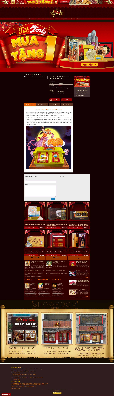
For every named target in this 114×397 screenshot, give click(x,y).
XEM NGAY (42, 227)
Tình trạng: (51, 83)
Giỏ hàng (68, 99)
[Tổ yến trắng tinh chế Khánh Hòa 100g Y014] (35, 212)
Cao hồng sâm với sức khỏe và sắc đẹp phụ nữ (43, 292)
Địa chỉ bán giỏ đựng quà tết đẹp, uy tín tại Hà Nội (56, 273)
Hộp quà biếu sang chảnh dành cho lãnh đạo (37, 262)
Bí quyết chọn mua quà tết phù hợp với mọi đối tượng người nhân (82, 281)
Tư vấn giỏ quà (56, 257)
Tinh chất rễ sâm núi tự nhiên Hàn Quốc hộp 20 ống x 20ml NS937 (57, 252)
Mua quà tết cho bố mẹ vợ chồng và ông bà (44, 295)
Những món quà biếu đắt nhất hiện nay (33, 276)
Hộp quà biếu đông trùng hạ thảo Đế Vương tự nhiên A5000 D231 (57, 225)
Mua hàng (56, 99)
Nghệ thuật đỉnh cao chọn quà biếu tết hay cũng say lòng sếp (82, 272)
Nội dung (26, 184)
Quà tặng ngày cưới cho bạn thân (47, 284)
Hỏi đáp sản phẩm (56, 279)
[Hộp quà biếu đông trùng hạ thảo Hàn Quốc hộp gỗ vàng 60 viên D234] (35, 240)
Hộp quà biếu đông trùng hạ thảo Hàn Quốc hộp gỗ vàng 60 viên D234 (35, 252)
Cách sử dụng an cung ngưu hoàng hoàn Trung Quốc (57, 293)
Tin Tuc (79, 258)
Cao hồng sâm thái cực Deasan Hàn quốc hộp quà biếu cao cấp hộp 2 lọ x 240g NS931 (79, 225)
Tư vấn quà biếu (35, 257)
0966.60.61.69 (6, 394)
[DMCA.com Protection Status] (57, 392)
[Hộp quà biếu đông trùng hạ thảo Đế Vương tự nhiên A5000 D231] (57, 212)
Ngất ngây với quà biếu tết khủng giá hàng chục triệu (34, 274)
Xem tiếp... (87, 268)
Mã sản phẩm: (52, 81)
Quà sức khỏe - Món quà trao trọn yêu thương (81, 262)
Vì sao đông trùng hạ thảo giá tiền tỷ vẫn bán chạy (60, 285)
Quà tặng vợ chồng (43, 279)
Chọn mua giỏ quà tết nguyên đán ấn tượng (59, 262)
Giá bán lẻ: (51, 85)
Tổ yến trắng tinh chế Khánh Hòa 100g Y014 (35, 224)
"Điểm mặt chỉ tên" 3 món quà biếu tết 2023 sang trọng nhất (82, 291)
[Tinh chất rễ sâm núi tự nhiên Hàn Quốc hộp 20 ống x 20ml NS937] (57, 240)
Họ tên (26, 179)
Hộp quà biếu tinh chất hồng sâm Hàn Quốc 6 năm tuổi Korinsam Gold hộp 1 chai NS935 (79, 252)
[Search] (87, 5)
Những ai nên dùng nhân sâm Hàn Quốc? (57, 295)
